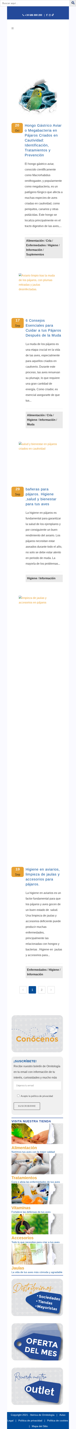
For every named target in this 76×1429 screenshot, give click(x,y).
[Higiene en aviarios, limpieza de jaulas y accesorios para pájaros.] (38, 728)
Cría (48, 240)
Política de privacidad (30, 1420)
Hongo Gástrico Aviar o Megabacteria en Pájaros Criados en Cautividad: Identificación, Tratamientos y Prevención (43, 140)
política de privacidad (42, 1096)
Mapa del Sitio (40, 1426)
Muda (30, 424)
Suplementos (35, 254)
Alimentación (35, 240)
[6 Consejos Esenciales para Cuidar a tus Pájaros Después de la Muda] (38, 292)
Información (34, 249)
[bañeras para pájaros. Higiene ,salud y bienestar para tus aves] (38, 461)
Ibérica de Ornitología (42, 1414)
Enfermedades (36, 245)
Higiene (53, 245)
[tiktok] (52, 15)
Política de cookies (57, 1420)
